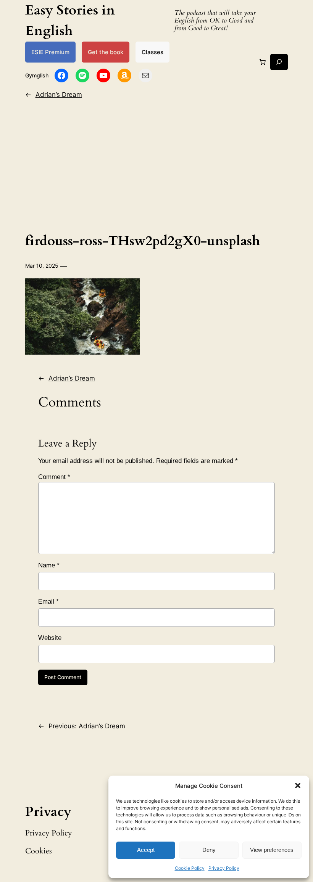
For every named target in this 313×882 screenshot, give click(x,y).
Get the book (105, 52)
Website (49, 637)
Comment (54, 476)
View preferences (272, 850)
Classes (152, 52)
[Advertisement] (156, 164)
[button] (298, 785)
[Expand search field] (279, 62)
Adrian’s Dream (58, 94)
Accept (146, 850)
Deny (209, 850)
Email (48, 601)
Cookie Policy (190, 868)
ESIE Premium (50, 52)
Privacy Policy (223, 868)
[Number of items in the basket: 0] (262, 62)
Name (49, 565)
